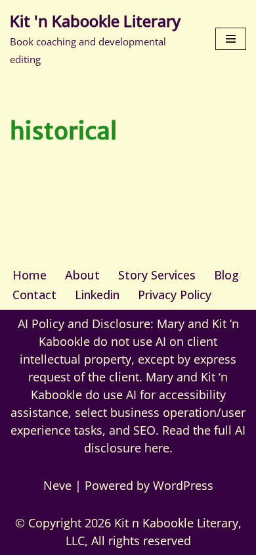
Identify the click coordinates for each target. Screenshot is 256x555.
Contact (34, 294)
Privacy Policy (174, 294)
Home (29, 275)
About (82, 275)
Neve (57, 485)
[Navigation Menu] (230, 39)
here (156, 448)
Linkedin (97, 294)
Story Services (157, 275)
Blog (226, 275)
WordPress (183, 485)
